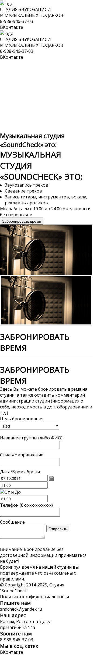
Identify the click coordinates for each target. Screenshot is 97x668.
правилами (12, 579)
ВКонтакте (11, 27)
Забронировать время (21, 221)
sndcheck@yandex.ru (21, 609)
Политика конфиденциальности (34, 597)
